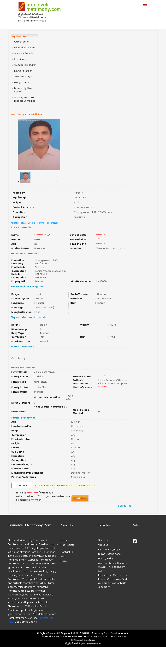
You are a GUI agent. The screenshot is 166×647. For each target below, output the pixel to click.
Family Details (27, 222)
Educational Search (25, 47)
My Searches (20, 36)
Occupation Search (25, 65)
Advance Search (23, 53)
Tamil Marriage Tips (109, 549)
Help (62, 556)
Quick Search (21, 41)
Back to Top (125, 506)
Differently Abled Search (23, 90)
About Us (103, 544)
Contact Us (66, 552)
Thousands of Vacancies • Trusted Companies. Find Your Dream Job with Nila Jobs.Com (113, 581)
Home (63, 540)
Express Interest (44, 485)
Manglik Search (22, 82)
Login (63, 561)
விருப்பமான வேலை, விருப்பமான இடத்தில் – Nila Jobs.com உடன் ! (112, 566)
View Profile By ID (23, 76)
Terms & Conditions (109, 554)
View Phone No (86, 485)
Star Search (20, 59)
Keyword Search (23, 70)
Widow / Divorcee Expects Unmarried (25, 99)
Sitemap (103, 540)
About (14, 222)
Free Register (67, 544)
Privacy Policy (105, 558)
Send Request (65, 485)
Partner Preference (48, 222)
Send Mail (22, 485)
